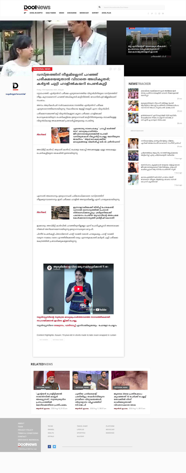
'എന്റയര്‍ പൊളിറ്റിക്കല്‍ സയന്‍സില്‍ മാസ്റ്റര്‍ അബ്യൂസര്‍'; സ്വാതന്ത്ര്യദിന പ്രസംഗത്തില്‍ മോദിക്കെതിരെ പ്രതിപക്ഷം (51, 399)
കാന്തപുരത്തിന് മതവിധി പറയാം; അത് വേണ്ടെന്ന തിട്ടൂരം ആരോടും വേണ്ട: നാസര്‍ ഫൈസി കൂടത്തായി (158, 179)
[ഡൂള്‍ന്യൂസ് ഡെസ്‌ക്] (16, 86)
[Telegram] (159, 13)
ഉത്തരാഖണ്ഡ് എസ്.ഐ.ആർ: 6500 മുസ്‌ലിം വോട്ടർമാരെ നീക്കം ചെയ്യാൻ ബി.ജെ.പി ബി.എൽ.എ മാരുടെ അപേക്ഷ (159, 118)
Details (51, 436)
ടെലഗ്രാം (59, 325)
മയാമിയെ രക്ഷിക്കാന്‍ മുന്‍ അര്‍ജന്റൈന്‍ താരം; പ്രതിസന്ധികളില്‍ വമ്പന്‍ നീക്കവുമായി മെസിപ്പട (159, 93)
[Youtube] (162, 13)
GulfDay (80, 436)
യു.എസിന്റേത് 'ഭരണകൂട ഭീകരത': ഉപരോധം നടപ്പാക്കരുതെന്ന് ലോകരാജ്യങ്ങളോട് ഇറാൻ (147, 49)
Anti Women (44, 340)
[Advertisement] (78, 181)
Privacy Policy (25, 430)
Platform (110, 426)
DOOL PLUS (106, 13)
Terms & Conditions (28, 433)
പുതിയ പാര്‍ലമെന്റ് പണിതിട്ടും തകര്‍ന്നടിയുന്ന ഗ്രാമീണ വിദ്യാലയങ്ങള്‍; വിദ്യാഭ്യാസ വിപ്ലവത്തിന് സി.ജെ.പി (90, 399)
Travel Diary (82, 426)
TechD (50, 426)
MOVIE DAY (84, 13)
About (21, 423)
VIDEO (61, 13)
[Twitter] (151, 13)
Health (51, 433)
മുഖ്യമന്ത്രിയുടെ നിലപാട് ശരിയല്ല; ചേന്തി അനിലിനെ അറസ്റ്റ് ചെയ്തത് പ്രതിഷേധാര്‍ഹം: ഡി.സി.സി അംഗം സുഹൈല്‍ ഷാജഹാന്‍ (160, 105)
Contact (22, 436)
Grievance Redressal (28, 440)
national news (58, 340)
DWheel (51, 429)
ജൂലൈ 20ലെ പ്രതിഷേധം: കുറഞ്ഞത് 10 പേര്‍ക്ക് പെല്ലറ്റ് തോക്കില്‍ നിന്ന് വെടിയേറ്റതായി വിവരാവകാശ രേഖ (130, 399)
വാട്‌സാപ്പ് (70, 325)
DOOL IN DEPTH (36, 13)
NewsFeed (110, 433)
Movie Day (110, 429)
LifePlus (80, 429)
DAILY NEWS (51, 13)
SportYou (81, 433)
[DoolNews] (36, 7)
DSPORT (95, 13)
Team (20, 426)
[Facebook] (148, 13)
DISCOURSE (71, 13)
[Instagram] (155, 13)
